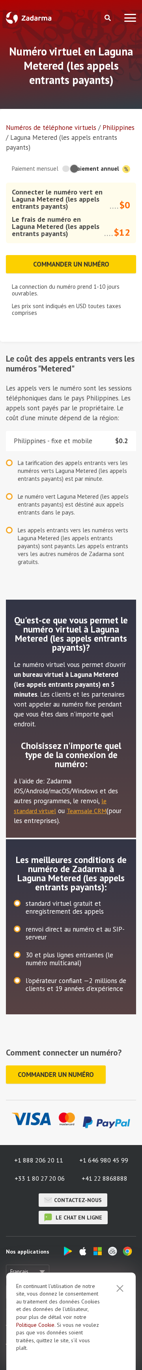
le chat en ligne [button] (78, 1217)
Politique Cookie (35, 1324)
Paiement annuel (97, 168)
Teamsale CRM (86, 811)
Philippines (119, 127)
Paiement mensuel (35, 168)
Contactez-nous (78, 1200)
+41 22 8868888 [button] (104, 1178)
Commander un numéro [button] (71, 264)
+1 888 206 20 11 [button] (38, 1160)
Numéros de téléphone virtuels (51, 127)
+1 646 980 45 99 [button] (103, 1160)
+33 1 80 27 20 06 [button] (40, 1178)
